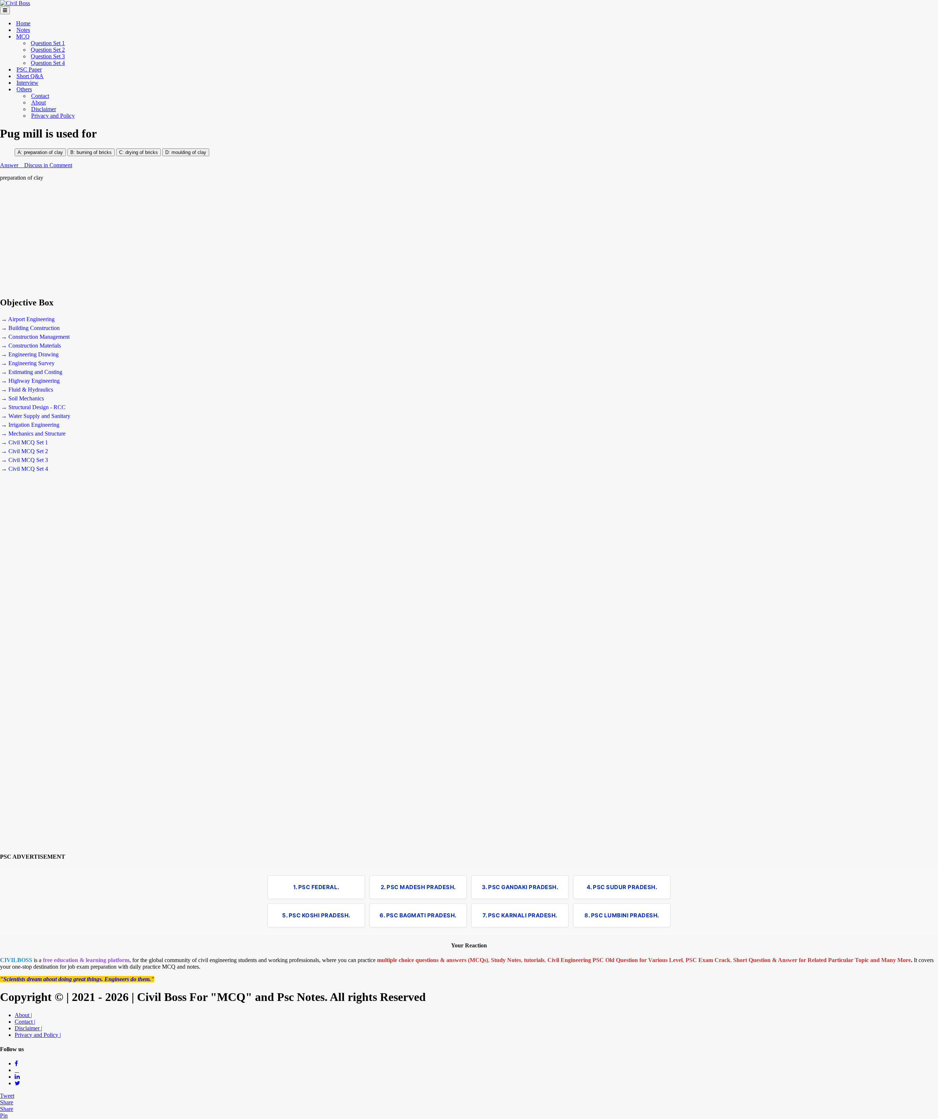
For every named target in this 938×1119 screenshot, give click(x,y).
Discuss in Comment (48, 165)
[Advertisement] (220, 239)
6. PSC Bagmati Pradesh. (418, 915)
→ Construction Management (35, 337)
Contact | (25, 1022)
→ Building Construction (30, 328)
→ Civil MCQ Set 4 (24, 469)
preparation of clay (43, 152)
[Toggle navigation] (5, 10)
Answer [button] (10, 165)
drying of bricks (141, 152)
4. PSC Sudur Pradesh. (622, 887)
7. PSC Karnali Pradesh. (520, 915)
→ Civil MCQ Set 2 (24, 451)
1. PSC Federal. (316, 887)
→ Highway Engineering (30, 381)
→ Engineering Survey (28, 363)
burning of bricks (94, 152)
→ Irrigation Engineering (30, 425)
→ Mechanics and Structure (33, 433)
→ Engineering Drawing (30, 354)
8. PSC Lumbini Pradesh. (621, 915)
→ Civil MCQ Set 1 (24, 442)
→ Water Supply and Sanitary (35, 416)
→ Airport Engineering (28, 319)
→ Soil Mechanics (22, 398)
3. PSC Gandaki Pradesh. (520, 887)
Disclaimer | (28, 1028)
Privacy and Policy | (38, 1035)
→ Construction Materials (31, 345)
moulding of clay (188, 152)
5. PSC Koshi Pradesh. (316, 915)
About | (23, 1015)
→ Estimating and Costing (31, 372)
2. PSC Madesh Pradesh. (418, 887)
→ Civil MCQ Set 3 (24, 460)
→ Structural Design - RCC (33, 407)
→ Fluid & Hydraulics (27, 389)
